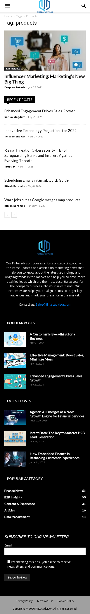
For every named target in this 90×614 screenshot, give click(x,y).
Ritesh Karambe (14, 186)
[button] (7, 6)
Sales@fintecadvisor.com (53, 304)
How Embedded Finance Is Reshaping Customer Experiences (55, 456)
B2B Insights (13, 68)
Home (8, 16)
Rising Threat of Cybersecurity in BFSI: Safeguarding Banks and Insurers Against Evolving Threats (38, 155)
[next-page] (14, 215)
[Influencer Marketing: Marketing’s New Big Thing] (45, 50)
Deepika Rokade (14, 87)
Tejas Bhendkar (14, 136)
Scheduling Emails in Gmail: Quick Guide (36, 180)
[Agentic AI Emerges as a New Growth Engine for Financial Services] (15, 417)
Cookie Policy (65, 601)
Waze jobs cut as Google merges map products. (42, 200)
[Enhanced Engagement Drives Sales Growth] (15, 381)
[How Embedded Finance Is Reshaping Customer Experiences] (15, 459)
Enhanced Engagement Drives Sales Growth (40, 111)
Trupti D (9, 166)
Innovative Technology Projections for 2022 (40, 130)
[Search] (84, 6)
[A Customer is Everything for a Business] (15, 339)
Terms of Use (45, 601)
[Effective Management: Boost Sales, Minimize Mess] (15, 360)
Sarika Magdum (14, 116)
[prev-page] (7, 215)
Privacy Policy (24, 601)
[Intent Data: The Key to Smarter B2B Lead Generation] (15, 438)
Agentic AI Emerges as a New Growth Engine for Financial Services (57, 414)
